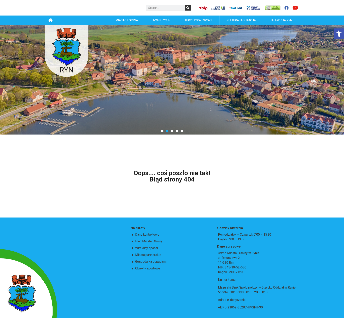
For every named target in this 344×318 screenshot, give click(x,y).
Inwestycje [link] (161, 20)
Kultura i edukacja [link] (241, 20)
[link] (339, 33)
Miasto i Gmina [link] (127, 20)
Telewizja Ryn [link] (281, 20)
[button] (162, 131)
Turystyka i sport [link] (198, 20)
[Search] (188, 8)
